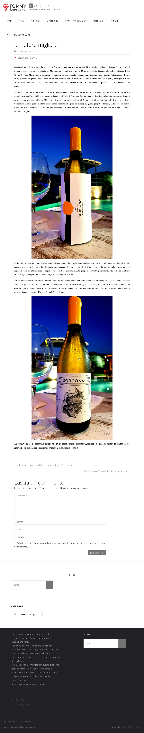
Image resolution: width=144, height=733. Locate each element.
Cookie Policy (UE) (20, 704)
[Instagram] (74, 575)
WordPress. (135, 727)
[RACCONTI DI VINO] (14, 7)
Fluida (124, 727)
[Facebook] (70, 575)
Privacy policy (18, 699)
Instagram (26, 721)
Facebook (9, 721)
